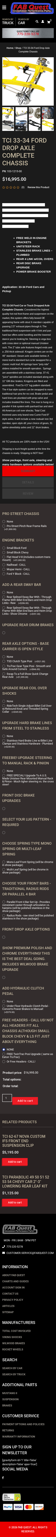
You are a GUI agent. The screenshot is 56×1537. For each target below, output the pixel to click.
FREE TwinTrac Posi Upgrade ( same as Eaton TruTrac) (27, 1055)
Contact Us (10, 1293)
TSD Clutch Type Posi (26, 661)
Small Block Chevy (18, 552)
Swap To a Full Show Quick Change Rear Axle (25, 675)
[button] (48, 62)
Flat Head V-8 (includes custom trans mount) (26, 558)
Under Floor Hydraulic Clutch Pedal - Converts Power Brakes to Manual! (25, 1008)
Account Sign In (13, 1287)
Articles (8, 1306)
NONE (10, 1049)
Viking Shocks (12, 1337)
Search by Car (12, 1368)
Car (23, 21)
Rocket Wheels (12, 1349)
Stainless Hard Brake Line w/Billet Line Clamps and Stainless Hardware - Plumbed (27, 743)
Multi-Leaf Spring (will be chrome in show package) (25, 871)
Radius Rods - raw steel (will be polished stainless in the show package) (28, 917)
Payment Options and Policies (23, 1424)
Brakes (7, 1405)
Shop (18, 48)
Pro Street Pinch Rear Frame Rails (25, 527)
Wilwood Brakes (13, 1343)
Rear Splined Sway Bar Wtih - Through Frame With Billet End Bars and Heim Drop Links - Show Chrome (27, 610)
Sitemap (8, 1312)
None (10, 521)
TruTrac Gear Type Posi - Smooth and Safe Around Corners (26, 667)
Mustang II (9, 1393)
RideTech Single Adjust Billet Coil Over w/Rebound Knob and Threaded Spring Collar (27, 708)
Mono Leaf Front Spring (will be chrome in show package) (27, 863)
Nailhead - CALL (16, 564)
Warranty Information (18, 1436)
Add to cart (25, 1100)
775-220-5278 (28, 34)
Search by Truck (13, 1374)
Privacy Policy (12, 1299)
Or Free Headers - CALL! (21, 1061)
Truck (8, 21)
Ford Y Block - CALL (18, 573)
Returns (8, 1430)
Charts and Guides (15, 1281)
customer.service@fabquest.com (30, 1253)
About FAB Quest (13, 1275)
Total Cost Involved (16, 1330)
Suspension (10, 1399)
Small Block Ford (16, 547)
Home (10, 48)
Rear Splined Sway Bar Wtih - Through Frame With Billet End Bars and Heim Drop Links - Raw (27, 599)
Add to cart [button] (15, 1161)
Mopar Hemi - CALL (18, 569)
